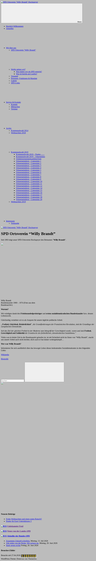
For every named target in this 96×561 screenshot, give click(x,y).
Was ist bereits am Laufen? (26, 74)
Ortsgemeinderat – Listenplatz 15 (29, 190)
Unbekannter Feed (15, 526)
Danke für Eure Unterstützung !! (19, 521)
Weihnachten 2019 (18, 202)
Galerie (14, 81)
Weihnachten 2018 (18, 133)
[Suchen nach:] (13, 381)
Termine (14, 109)
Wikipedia (5, 355)
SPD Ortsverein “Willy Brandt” (23, 50)
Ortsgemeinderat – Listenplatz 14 (29, 188)
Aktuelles (10, 28)
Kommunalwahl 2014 (19, 130)
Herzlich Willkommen (14, 26)
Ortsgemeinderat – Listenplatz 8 (28, 177)
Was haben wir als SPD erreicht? (29, 72)
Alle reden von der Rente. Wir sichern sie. (22, 543)
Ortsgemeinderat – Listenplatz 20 (29, 199)
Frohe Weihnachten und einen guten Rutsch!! (24, 519)
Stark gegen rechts (13, 545)
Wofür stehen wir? (18, 69)
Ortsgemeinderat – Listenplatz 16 (29, 193)
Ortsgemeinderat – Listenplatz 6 (28, 172)
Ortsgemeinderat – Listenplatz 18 (29, 197)
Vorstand (14, 76)
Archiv (9, 128)
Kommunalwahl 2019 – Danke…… (30, 154)
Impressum (10, 221)
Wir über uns (11, 48)
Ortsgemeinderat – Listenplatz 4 (28, 168)
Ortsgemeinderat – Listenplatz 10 (29, 181)
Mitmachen (15, 107)
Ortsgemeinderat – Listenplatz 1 (28, 161)
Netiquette (15, 223)
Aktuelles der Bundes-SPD (18, 536)
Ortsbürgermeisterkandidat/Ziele (28, 159)
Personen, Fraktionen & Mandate (24, 78)
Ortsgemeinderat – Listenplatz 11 (29, 184)
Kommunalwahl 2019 (19, 152)
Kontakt (14, 104)
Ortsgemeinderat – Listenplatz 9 (28, 179)
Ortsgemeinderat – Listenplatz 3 (28, 166)
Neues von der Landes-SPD (19, 531)
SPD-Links (15, 83)
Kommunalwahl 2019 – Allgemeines (30, 157)
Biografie (4, 359)
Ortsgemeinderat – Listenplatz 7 (28, 175)
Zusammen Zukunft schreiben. (18, 541)
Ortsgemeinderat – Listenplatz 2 (28, 163)
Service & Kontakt (13, 102)
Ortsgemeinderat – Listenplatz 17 (29, 195)
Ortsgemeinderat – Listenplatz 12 (29, 186)
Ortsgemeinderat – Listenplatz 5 (28, 170)
